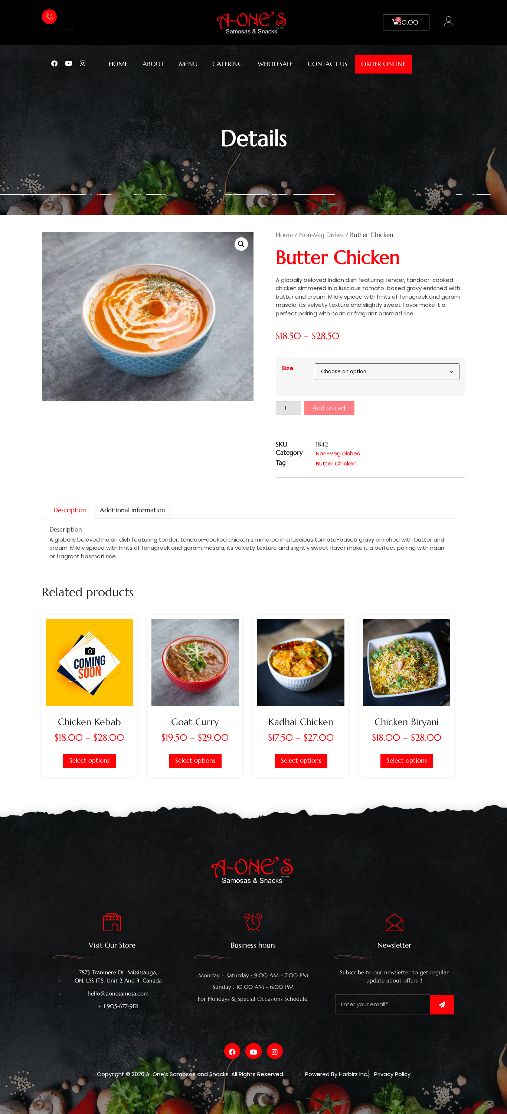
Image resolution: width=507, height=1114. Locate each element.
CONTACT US (327, 64)
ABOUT (153, 64)
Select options (89, 760)
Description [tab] (69, 510)
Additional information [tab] (132, 510)
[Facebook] (57, 62)
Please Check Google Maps (253, 1006)
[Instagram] (85, 62)
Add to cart (329, 408)
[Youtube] (71, 62)
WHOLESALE (275, 64)
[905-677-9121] (49, 16)
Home (284, 235)
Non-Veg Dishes (321, 235)
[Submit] (442, 1004)
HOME (118, 64)
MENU (188, 64)
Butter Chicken (336, 463)
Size (287, 368)
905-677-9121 (57, 29)
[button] (241, 244)
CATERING (227, 64)
